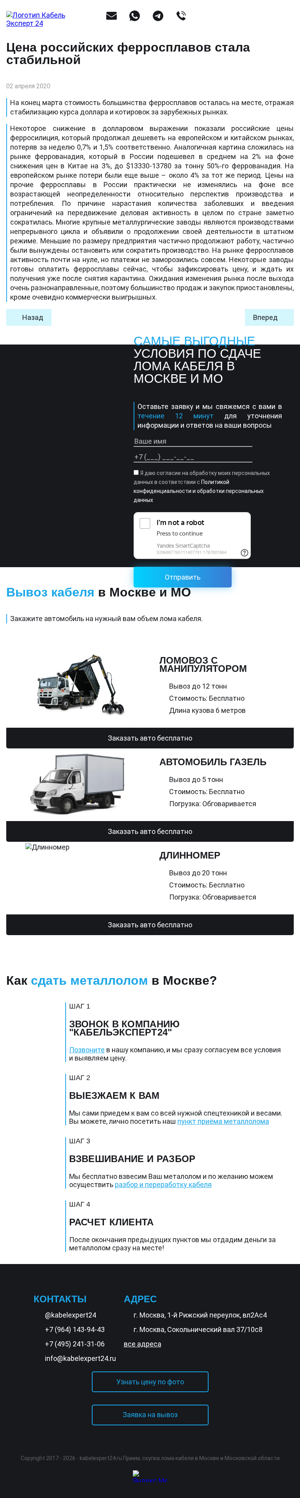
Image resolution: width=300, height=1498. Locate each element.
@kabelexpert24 (70, 1315)
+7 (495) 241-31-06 (75, 1344)
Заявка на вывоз (150, 1415)
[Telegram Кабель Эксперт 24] (274, 1467)
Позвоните (87, 1050)
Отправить (182, 577)
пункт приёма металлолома (223, 1121)
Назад (32, 317)
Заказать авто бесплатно (150, 738)
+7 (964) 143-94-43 (75, 1329)
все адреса (142, 1344)
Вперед (265, 317)
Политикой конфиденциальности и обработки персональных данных (199, 491)
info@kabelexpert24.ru (80, 1358)
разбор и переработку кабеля (163, 1184)
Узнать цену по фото (150, 1382)
